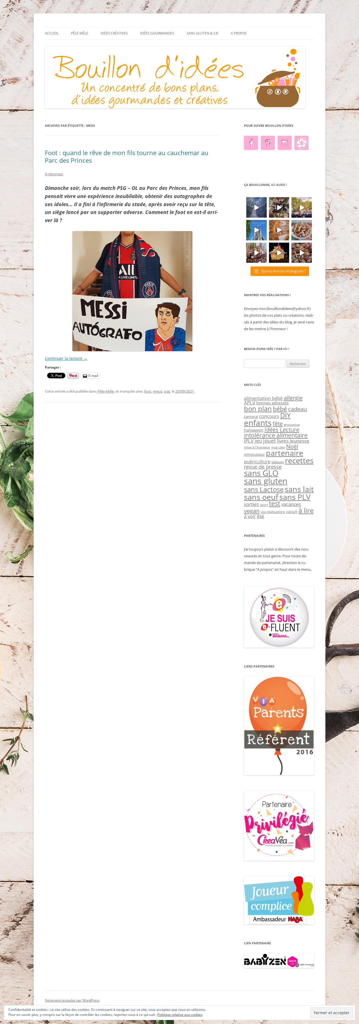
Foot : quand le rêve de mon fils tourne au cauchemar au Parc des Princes (126, 156)
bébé (280, 409)
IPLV (249, 441)
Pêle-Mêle (79, 33)
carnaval (251, 416)
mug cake (278, 447)
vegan (251, 511)
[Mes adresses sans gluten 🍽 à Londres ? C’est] (256, 230)
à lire (306, 510)
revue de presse (263, 466)
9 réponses (54, 173)
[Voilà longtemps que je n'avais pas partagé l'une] (279, 230)
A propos (239, 33)
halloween (253, 430)
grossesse (292, 424)
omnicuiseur (254, 454)
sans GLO (261, 473)
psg (167, 391)
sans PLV (294, 497)
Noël (292, 446)
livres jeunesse (293, 441)
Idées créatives (114, 33)
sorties (251, 504)
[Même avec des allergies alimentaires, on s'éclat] (256, 253)
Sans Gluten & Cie (202, 33)
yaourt (291, 511)
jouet (269, 440)
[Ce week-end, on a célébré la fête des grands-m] (301, 230)
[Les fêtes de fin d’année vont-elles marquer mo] (301, 253)
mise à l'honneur (257, 447)
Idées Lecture (281, 429)
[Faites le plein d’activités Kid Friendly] (279, 773)
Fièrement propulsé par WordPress (72, 1000)
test (274, 503)
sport (264, 505)
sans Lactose (264, 489)
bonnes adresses (272, 403)
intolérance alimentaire (276, 435)
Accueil (52, 33)
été (260, 516)
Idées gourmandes (157, 33)
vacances (291, 504)
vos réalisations (273, 512)
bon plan (258, 408)
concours (269, 416)
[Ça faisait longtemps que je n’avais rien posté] (256, 207)
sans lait (299, 489)
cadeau (297, 409)
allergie (293, 398)
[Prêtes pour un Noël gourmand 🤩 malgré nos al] (279, 207)
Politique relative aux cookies (179, 1014)
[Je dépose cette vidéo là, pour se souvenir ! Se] (301, 207)
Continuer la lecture (66, 358)
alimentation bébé (263, 398)
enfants (257, 422)
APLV (249, 402)
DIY (285, 415)
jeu (258, 440)
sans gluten (265, 481)
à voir (250, 516)
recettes (299, 460)
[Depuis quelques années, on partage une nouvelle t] (279, 253)
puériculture (257, 462)
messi (157, 391)
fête (278, 423)
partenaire (284, 453)
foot (147, 391)
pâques (277, 461)
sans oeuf (261, 497)
